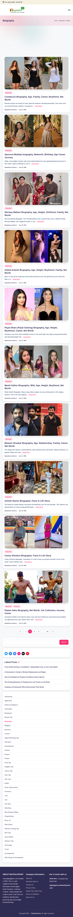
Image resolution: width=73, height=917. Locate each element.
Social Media (9, 837)
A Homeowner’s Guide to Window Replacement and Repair (25, 672)
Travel (7, 849)
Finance (7, 754)
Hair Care (8, 779)
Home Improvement (11, 787)
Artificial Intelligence (11, 705)
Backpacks (8, 713)
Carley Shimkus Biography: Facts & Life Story (28, 555)
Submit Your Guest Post (34, 891)
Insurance (8, 791)
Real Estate (8, 824)
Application (8, 701)
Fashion (7, 750)
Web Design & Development (14, 857)
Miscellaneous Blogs (11, 812)
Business (16, 606)
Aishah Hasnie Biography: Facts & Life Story (27, 501)
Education (8, 742)
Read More (38, 106)
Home (56, 20)
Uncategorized (9, 853)
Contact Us (29, 885)
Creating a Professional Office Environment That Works (24, 687)
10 (47, 631)
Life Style (8, 804)
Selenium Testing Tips (12, 829)
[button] (20, 631)
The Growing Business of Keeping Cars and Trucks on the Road (27, 682)
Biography (62, 20)
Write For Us (30, 897)
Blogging (7, 725)
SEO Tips (8, 833)
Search (64, 642)
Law (6, 800)
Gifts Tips (8, 775)
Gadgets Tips (9, 767)
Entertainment (9, 746)
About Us (29, 878)
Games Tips (9, 771)
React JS (8, 820)
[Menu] (69, 10)
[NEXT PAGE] (53, 631)
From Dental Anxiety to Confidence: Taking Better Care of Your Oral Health (31, 667)
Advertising (8, 696)
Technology (8, 845)
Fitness (7, 758)
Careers (7, 734)
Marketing (8, 808)
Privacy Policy (31, 888)
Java (6, 796)
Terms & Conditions (32, 894)
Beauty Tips (8, 717)
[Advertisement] (36, 39)
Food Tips (8, 763)
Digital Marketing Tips (12, 738)
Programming (9, 816)
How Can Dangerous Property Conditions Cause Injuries (24, 677)
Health (7, 783)
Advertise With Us (32, 881)
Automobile (8, 709)
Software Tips (9, 841)
